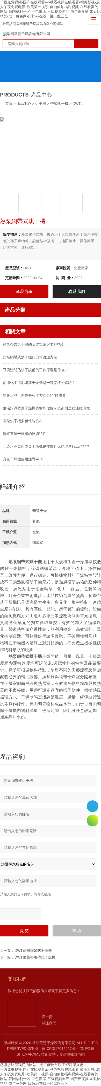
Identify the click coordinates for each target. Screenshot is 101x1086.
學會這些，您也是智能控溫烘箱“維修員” (35, 395)
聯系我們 (76, 291)
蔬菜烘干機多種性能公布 (23, 421)
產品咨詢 (24, 291)
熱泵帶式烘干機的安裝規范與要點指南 (33, 344)
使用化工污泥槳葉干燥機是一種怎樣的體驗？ (39, 383)
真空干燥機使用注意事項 (23, 459)
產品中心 (24, 103)
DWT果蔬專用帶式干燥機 (35, 957)
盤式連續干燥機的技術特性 (24, 434)
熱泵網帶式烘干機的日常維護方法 (30, 357)
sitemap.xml (28, 1054)
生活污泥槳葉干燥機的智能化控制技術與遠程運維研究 (46, 408)
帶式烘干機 (59, 103)
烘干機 (40, 103)
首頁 (9, 103)
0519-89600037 (92, 806)
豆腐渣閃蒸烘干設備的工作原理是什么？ (35, 370)
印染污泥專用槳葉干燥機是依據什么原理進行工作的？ (46, 446)
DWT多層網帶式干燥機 (33, 950)
